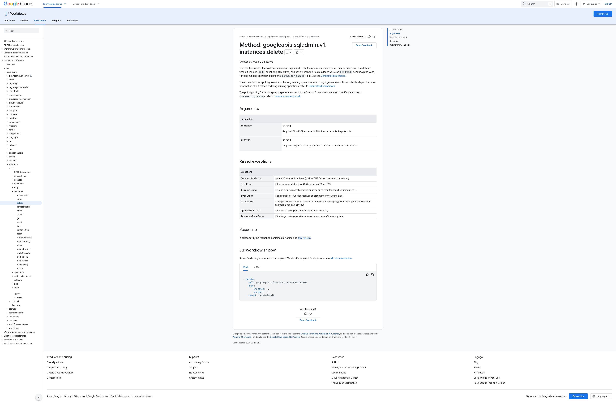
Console (565, 3)
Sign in (608, 4)
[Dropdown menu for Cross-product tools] (99, 4)
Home (242, 36)
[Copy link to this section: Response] (260, 230)
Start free (602, 13)
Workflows (18, 14)
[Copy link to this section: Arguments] (262, 109)
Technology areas (52, 3)
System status (196, 378)
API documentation (341, 258)
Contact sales (54, 378)
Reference (40, 20)
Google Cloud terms (98, 396)
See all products (55, 362)
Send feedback (364, 45)
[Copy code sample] (372, 274)
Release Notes (196, 372)
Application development (279, 36)
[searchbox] (21, 30)
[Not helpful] (374, 36)
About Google (54, 396)
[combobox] (537, 4)
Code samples (339, 372)
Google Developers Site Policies (285, 337)
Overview (9, 20)
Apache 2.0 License (242, 337)
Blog (476, 362)
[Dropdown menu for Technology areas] (66, 4)
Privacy (67, 396)
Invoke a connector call (287, 96)
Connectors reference (333, 75)
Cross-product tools (84, 3)
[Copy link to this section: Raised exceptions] (274, 162)
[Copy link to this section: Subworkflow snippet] (280, 250)
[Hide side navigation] (38, 397)
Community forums (199, 362)
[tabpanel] (308, 286)
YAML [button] (245, 267)
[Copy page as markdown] (297, 52)
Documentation (256, 36)
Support (193, 367)
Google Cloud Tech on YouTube (489, 383)
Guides (24, 20)
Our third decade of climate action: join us (132, 396)
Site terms (79, 396)
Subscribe (578, 396)
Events (477, 367)
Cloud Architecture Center (345, 378)
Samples (56, 20)
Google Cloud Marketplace (60, 372)
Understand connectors (322, 86)
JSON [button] (257, 267)
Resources (72, 20)
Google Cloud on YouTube (487, 378)
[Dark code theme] (367, 274)
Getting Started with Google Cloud (349, 367)
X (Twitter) (479, 372)
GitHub (335, 362)
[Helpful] (369, 36)
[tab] (245, 267)
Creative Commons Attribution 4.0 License (320, 334)
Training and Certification (344, 383)
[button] (21, 49)
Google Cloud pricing (57, 367)
